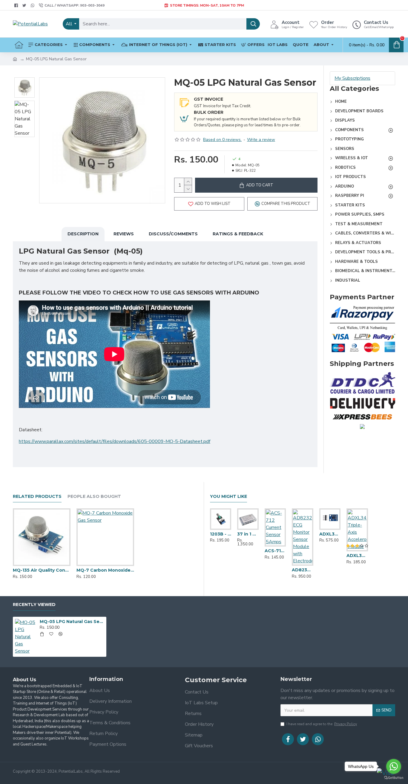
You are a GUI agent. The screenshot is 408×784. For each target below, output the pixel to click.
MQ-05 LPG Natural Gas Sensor (72, 621)
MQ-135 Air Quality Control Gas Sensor (41, 570)
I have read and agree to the (321, 724)
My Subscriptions (352, 78)
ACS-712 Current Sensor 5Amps (275, 550)
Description (83, 234)
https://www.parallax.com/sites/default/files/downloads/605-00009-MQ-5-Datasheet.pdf (114, 441)
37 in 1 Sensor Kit (247, 534)
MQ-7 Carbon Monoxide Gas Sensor (105, 570)
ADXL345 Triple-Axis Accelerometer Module (357, 555)
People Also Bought (94, 496)
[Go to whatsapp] (393, 766)
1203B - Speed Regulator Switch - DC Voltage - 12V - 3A (220, 534)
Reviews (123, 234)
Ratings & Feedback (238, 234)
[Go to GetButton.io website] (393, 778)
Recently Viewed (34, 604)
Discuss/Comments (173, 234)
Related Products (37, 496)
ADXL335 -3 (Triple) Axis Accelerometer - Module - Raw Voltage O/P (329, 534)
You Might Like (228, 496)
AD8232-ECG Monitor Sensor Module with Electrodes (302, 570)
